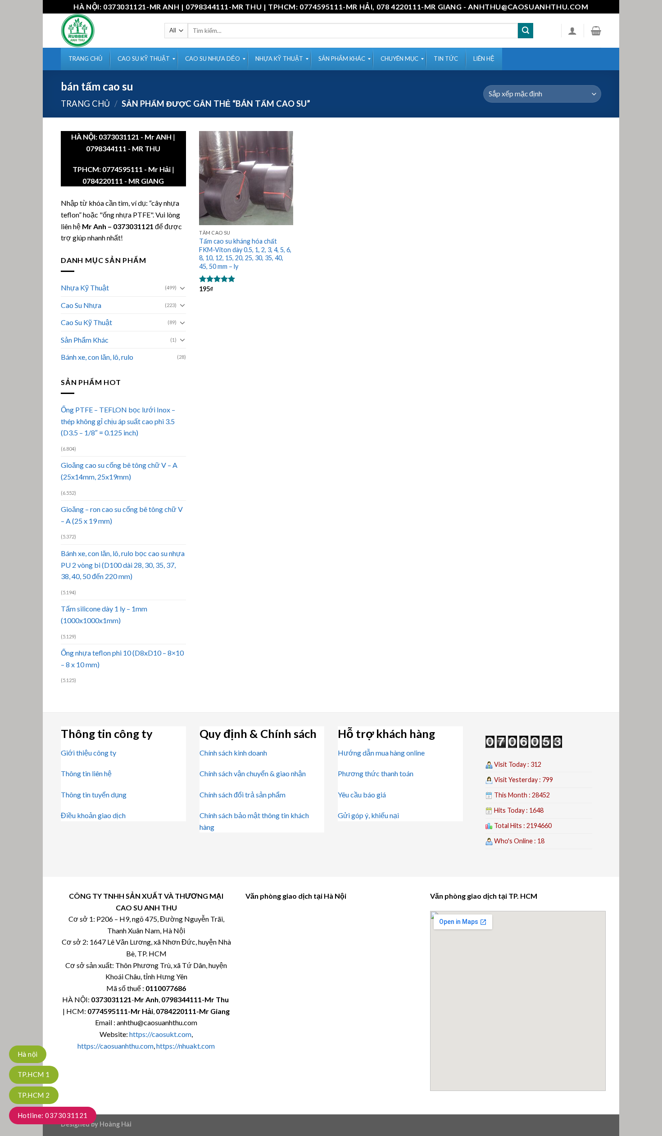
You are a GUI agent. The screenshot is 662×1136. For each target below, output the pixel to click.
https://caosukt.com (160, 1034)
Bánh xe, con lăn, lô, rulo (97, 357)
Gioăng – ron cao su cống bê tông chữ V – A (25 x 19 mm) (122, 515)
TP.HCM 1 (34, 1074)
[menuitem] (85, 59)
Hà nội (28, 1054)
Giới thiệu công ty (88, 752)
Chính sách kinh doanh (233, 752)
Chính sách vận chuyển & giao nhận (253, 773)
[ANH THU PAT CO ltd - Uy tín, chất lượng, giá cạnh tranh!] (106, 31)
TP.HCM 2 (34, 1095)
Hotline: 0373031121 (53, 1115)
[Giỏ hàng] (596, 31)
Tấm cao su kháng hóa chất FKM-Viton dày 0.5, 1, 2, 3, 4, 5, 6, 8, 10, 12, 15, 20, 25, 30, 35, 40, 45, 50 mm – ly (245, 253)
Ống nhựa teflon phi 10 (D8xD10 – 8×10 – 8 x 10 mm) (122, 658)
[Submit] (525, 30)
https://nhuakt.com (185, 1045)
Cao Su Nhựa (81, 305)
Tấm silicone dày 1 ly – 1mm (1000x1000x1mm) (104, 614)
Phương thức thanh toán (375, 773)
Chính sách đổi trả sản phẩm (243, 794)
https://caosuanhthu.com (115, 1045)
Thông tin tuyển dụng (94, 794)
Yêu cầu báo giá (362, 794)
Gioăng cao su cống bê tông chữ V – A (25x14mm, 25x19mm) (119, 471)
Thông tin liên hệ (86, 773)
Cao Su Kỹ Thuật (86, 322)
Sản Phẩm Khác (85, 339)
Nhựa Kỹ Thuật (85, 287)
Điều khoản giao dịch (93, 815)
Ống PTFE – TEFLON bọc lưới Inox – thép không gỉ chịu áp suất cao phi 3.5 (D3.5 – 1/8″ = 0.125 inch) (118, 421)
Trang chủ (85, 104)
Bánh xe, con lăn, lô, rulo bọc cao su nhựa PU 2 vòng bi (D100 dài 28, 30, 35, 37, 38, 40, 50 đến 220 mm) (123, 564)
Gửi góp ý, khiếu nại (368, 815)
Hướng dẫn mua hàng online (381, 752)
